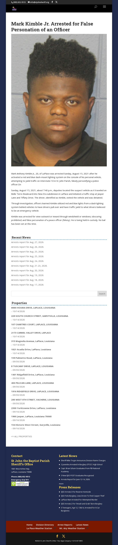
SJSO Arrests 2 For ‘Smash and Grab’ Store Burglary (81, 504)
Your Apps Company (64, 541)
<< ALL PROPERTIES (21, 436)
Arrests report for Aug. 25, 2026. (27, 251)
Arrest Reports (65, 524)
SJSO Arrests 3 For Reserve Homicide (76, 492)
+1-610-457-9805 (77, 541)
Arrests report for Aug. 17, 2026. (27, 284)
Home (29, 524)
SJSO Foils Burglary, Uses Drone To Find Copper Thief (82, 496)
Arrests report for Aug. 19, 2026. (27, 275)
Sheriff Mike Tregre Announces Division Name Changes (83, 460)
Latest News (82, 524)
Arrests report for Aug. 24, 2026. (27, 261)
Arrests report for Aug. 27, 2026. (27, 242)
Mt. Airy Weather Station (72, 528)
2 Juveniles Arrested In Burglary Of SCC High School (81, 464)
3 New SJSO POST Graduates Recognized (77, 475)
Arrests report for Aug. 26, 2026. (27, 246)
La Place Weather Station (39, 528)
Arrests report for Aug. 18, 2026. (27, 279)
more (61, 483)
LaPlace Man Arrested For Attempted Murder (79, 499)
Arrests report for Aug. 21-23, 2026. (29, 265)
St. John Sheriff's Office (48, 541)
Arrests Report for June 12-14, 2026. (75, 479)
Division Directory (45, 524)
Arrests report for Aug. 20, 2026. (27, 270)
